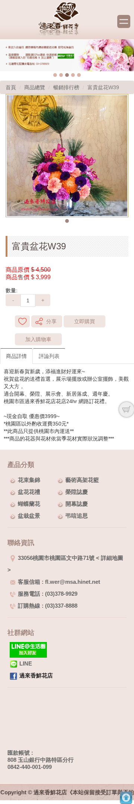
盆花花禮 (29, 492)
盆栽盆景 (29, 515)
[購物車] (126, 409)
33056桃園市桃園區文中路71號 (56, 558)
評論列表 (49, 356)
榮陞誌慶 (77, 492)
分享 (51, 321)
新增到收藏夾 (22, 321)
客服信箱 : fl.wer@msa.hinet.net (59, 582)
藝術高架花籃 (82, 480)
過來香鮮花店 (36, 675)
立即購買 (84, 321)
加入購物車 (38, 339)
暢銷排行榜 (66, 87)
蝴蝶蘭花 (29, 504)
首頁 (11, 87)
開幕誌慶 (77, 504)
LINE (25, 663)
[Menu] (123, 21)
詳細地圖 (112, 558)
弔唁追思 (77, 515)
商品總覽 (34, 87)
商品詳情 (16, 356)
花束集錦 (29, 480)
